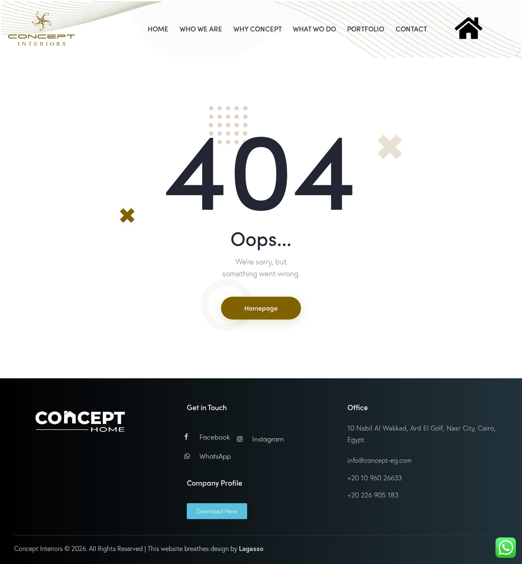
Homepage (261, 308)
